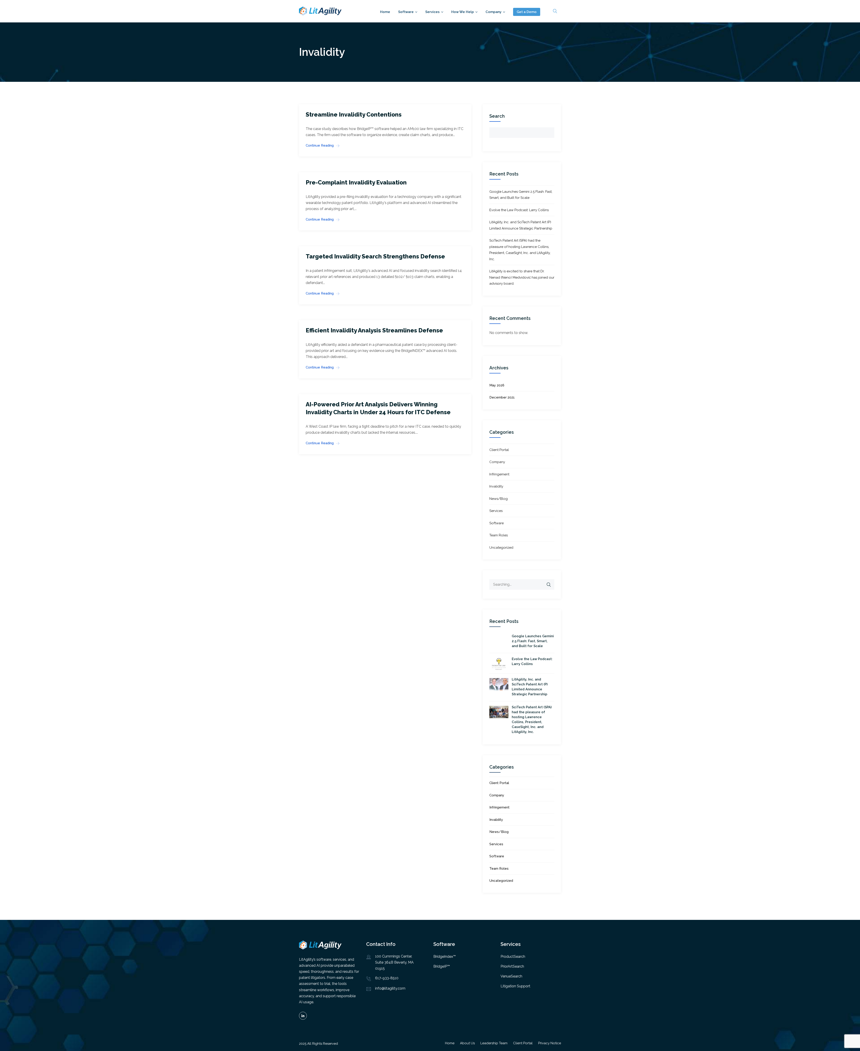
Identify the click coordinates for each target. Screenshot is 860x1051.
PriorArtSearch (512, 966)
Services (432, 12)
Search (497, 116)
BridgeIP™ (441, 966)
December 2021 (502, 397)
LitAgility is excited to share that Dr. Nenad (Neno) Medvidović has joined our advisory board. (521, 277)
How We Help (462, 12)
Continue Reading (320, 145)
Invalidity (496, 486)
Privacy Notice (549, 1043)
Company (493, 12)
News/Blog (498, 499)
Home (385, 12)
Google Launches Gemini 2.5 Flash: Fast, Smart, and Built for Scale (533, 641)
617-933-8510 (386, 978)
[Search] (548, 584)
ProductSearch (513, 956)
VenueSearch (511, 976)
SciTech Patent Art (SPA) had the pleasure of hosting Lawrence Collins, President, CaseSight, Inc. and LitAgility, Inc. (532, 719)
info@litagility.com (390, 988)
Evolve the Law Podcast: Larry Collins (519, 210)
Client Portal (499, 450)
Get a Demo (527, 12)
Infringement (499, 474)
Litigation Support (515, 986)
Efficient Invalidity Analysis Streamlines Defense (374, 330)
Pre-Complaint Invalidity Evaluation (356, 182)
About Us (467, 1043)
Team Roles (498, 535)
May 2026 (496, 385)
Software (406, 12)
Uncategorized (501, 548)
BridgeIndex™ (444, 956)
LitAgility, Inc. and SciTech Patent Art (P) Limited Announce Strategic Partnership (530, 686)
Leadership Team (493, 1043)
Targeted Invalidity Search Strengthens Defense (375, 256)
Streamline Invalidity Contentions (354, 114)
